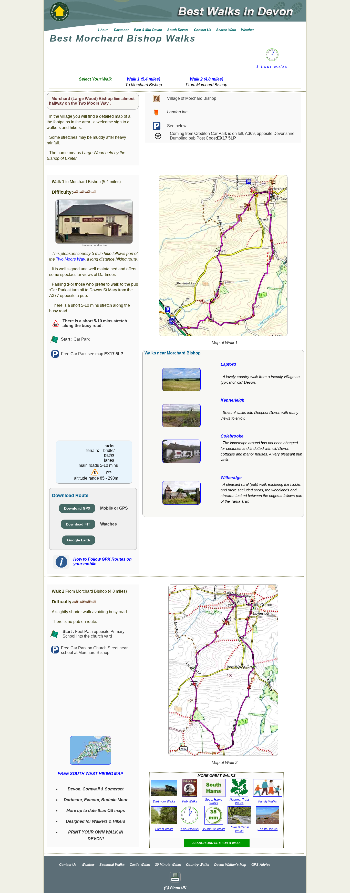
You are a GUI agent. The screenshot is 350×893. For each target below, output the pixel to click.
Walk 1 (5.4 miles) (143, 79)
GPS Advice (260, 865)
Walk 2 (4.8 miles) (206, 79)
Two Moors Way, (71, 259)
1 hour (103, 30)
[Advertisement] (147, 58)
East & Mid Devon (148, 30)
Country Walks (197, 865)
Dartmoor (121, 30)
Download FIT (78, 524)
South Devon (178, 30)
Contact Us (202, 30)
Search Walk (226, 30)
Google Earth (78, 540)
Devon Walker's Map (230, 865)
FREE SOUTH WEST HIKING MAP (90, 773)
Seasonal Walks (112, 865)
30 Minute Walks (168, 865)
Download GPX (77, 508)
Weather (247, 30)
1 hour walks (272, 66)
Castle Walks (140, 865)
